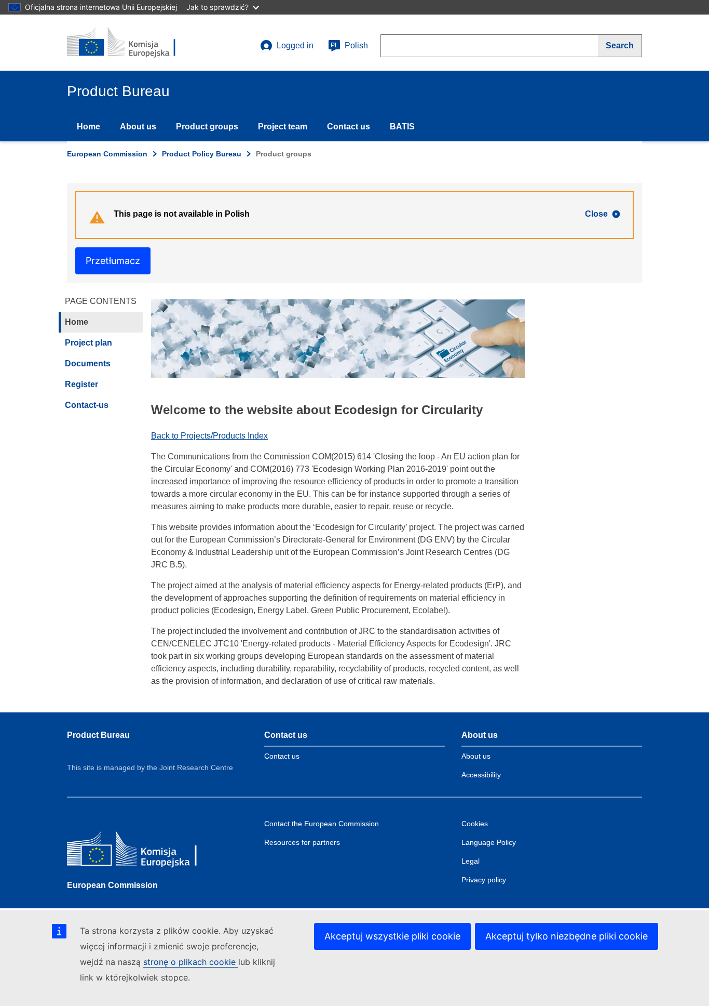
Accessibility (481, 775)
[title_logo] (130, 42)
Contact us (348, 126)
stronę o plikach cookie (190, 962)
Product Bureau (98, 735)
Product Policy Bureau (201, 154)
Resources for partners (302, 842)
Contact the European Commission (321, 823)
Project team (282, 126)
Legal (470, 861)
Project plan (88, 342)
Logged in (295, 45)
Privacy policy (483, 880)
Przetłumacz (113, 260)
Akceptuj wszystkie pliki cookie (392, 936)
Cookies (474, 823)
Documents (88, 363)
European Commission (107, 154)
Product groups (207, 126)
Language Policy (488, 842)
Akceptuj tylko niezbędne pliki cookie (566, 936)
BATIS (402, 126)
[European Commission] (142, 851)
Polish (349, 45)
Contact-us (86, 405)
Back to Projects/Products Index (209, 435)
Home (88, 126)
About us (138, 126)
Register (81, 384)
